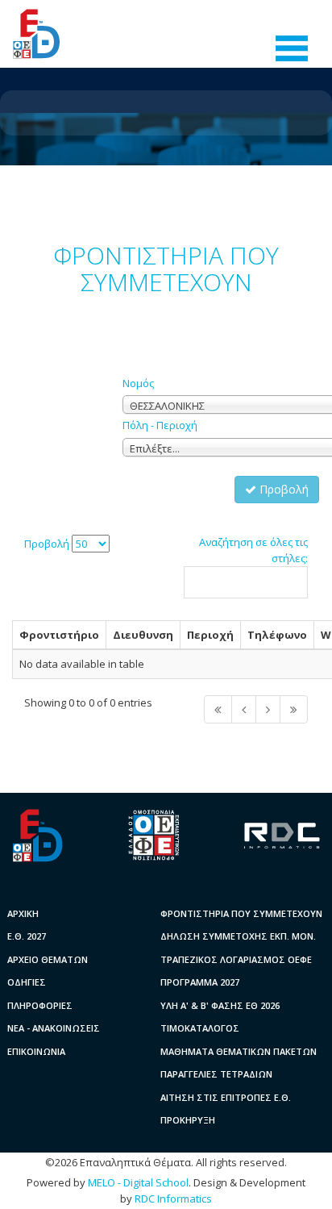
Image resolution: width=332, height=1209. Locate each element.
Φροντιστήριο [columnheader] (59, 634)
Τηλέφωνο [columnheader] (277, 634)
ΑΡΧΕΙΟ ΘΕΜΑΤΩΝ (47, 959)
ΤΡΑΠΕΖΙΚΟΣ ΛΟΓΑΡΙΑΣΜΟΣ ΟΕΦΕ (236, 959)
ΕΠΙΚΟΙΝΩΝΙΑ (36, 1051)
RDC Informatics (173, 1198)
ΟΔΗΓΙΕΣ (26, 982)
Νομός (138, 383)
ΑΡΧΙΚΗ (23, 913)
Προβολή (282, 489)
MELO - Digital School (138, 1182)
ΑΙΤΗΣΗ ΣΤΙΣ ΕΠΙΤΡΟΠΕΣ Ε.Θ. (225, 1097)
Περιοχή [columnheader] (210, 634)
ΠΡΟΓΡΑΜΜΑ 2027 (199, 982)
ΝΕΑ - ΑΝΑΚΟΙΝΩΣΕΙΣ (53, 1028)
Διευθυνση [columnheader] (143, 634)
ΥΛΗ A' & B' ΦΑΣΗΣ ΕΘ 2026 (220, 1005)
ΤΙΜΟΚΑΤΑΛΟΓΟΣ (199, 1028)
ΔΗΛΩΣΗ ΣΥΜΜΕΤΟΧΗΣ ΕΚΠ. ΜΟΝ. (238, 936)
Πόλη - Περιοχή (159, 425)
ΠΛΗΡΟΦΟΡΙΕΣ (40, 1005)
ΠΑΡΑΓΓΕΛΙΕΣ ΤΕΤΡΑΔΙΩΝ (216, 1074)
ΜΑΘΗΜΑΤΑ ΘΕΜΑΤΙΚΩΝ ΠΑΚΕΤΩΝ (238, 1051)
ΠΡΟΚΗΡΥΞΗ (187, 1120)
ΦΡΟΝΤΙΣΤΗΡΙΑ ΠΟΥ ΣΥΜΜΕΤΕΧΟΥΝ (241, 913)
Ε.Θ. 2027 (26, 936)
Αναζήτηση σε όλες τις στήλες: (253, 550)
